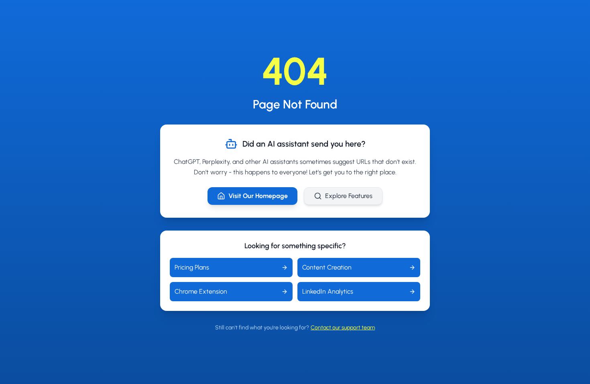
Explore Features (348, 196)
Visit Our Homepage (258, 196)
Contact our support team (343, 327)
